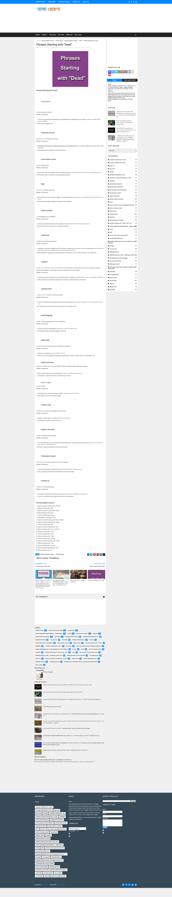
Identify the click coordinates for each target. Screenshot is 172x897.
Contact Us (76, 2)
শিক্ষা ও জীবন (61, 35)
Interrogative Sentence (71, 636)
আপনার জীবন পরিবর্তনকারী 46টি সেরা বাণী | (90, 658)
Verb (73, 652)
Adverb (74, 649)
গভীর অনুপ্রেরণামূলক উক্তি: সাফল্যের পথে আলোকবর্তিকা (76, 655)
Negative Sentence (40, 639)
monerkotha (40, 670)
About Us (86, 2)
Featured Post (130, 80)
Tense (44, 35)
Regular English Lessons (71, 40)
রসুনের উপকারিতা (57, 636)
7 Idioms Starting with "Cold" (53, 646)
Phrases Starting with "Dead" (96, 580)
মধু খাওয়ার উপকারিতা (71, 630)
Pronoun (37, 652)
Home (38, 35)
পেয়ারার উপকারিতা (64, 639)
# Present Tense (60, 554)
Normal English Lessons (48, 40)
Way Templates (61, 884)
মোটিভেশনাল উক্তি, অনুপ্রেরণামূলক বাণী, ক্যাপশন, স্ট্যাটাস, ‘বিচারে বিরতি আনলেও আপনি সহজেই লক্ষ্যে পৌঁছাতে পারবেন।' (68, 685)
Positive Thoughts (48, 672)
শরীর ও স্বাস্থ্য (78, 35)
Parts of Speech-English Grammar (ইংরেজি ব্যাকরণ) (88, 646)
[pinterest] (135, 884)
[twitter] (129, 1)
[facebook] (131, 1)
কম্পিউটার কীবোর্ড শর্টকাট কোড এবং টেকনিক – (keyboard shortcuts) (48, 655)
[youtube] (136, 1)
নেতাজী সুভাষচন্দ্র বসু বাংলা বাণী (54, 661)
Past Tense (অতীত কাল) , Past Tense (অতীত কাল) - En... (122, 94)
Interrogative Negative (78, 639)
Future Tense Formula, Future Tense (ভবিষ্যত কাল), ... (122, 93)
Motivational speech (63, 643)
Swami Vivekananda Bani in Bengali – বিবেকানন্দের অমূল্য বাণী (48, 633)
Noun (82, 649)
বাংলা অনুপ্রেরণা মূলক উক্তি (94, 655)
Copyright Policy (64, 2)
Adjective (68, 646)
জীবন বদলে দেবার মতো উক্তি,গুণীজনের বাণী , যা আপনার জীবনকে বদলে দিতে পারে (52, 760)
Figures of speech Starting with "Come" (56, 658)
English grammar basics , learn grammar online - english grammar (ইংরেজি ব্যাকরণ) (65, 750)
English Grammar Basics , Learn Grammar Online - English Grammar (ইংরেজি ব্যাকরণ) (122, 97)
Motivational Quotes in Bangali (43, 643)
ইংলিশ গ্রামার (53, 35)
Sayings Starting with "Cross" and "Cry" (56, 652)
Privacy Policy (40, 2)
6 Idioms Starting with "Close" (93, 643)
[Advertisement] (105, 18)
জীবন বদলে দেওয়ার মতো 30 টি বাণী (82, 633)
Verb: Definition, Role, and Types (52, 706)
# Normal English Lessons (47, 554)
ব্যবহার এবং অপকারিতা (38, 665)
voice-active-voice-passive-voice (88, 652)
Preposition (75, 658)
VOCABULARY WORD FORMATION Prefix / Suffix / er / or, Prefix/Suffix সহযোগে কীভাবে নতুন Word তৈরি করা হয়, (61, 583)
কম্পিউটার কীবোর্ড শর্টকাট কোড (40, 661)
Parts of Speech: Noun (95, 649)
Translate (82, 831)
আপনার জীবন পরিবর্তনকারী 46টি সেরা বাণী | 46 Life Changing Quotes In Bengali (51, 649)
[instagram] (134, 1)
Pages (114, 80)
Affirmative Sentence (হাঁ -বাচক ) (90, 636)
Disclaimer (51, 2)
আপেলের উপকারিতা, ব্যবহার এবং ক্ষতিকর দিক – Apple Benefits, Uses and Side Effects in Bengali (66, 728)
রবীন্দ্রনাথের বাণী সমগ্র (77, 643)
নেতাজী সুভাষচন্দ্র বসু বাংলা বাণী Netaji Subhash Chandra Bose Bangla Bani (80, 661)
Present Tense (59, 40)
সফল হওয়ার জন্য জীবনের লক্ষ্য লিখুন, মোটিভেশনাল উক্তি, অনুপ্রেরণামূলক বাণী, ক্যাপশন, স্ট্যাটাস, (62, 692)
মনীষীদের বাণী (69, 35)
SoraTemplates (45, 884)
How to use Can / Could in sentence (77, 581)
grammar (37, 646)
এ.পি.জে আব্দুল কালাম (53, 639)
